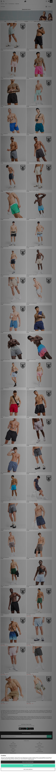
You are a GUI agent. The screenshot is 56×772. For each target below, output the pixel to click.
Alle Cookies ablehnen (28, 769)
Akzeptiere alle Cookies (28, 765)
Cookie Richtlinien (31, 759)
